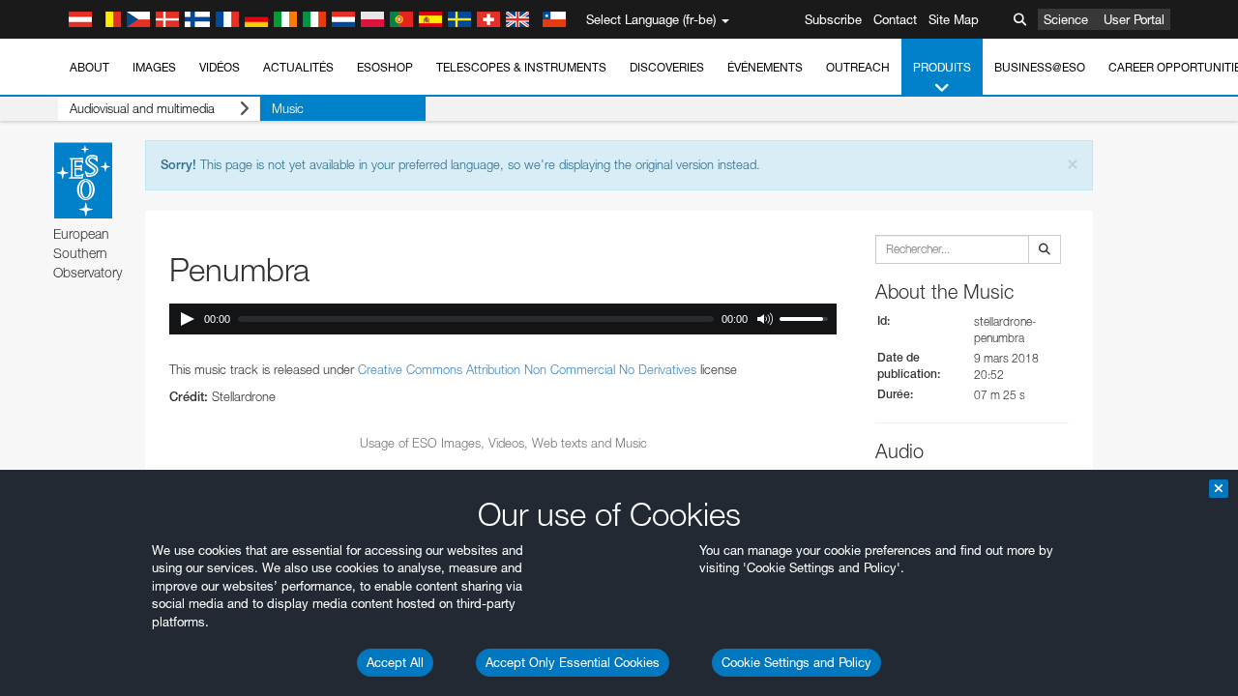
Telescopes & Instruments (521, 67)
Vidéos (219, 67)
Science (1066, 19)
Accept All (395, 662)
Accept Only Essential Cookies (573, 662)
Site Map (953, 19)
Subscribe (833, 19)
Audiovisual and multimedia (142, 108)
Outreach (858, 67)
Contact (895, 19)
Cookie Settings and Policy (796, 662)
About (89, 67)
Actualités (298, 67)
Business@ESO (1039, 67)
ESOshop (385, 67)
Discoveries (667, 67)
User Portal (1134, 19)
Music (288, 108)
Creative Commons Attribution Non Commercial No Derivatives (527, 369)
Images (154, 67)
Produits (942, 67)
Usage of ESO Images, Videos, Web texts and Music (503, 442)
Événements (765, 67)
